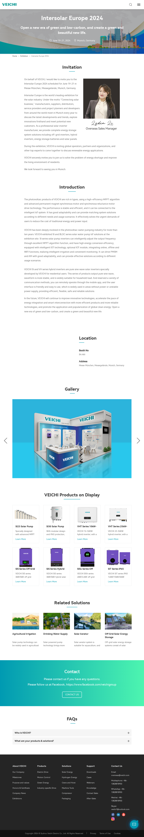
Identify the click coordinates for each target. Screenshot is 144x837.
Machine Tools (68, 788)
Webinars (90, 783)
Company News (19, 793)
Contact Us (72, 694)
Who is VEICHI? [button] (23, 732)
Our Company (18, 772)
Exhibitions (17, 798)
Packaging (66, 798)
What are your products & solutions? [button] (34, 741)
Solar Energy (67, 772)
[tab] (72, 732)
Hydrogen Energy (69, 777)
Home (14, 56)
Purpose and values (21, 783)
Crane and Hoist (69, 783)
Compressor (67, 793)
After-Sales (91, 798)
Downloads (91, 772)
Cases (89, 777)
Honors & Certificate (21, 788)
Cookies (117, 833)
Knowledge (91, 788)
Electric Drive (42, 772)
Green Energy (43, 783)
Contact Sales (92, 793)
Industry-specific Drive (46, 788)
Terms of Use (105, 833)
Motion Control (43, 777)
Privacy (93, 833)
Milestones (17, 777)
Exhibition (24, 56)
